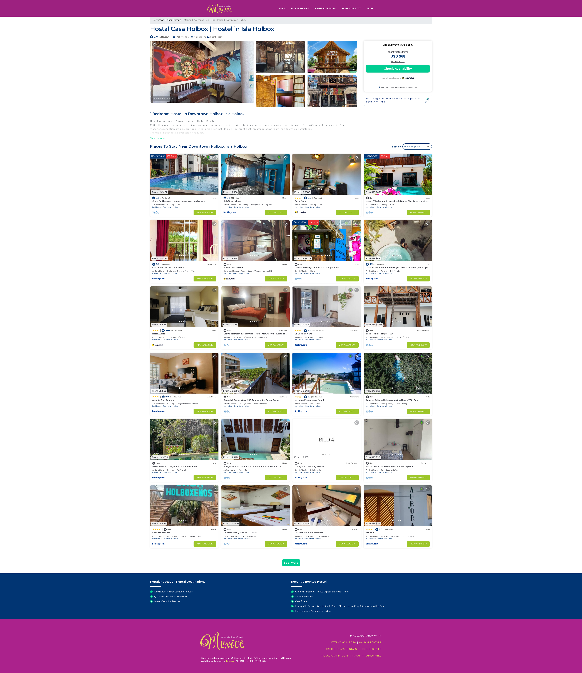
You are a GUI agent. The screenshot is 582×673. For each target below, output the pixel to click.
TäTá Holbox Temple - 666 (380, 333)
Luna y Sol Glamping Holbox (309, 466)
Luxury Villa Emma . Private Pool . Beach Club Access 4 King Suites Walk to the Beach (340, 606)
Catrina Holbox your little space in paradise (317, 267)
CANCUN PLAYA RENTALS (341, 649)
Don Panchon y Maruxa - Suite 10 (240, 532)
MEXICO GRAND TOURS (335, 655)
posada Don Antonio (163, 400)
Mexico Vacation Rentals (167, 601)
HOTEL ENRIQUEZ (371, 649)
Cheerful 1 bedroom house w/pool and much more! (178, 201)
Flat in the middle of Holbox (309, 532)
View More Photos (163, 98)
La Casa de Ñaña (303, 333)
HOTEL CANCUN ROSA (343, 642)
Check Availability (398, 68)
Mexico (187, 20)
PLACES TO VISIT (300, 8)
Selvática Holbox (232, 201)
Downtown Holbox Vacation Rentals (173, 591)
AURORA (370, 532)
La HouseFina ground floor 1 (309, 400)
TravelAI (230, 661)
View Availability (205, 212)
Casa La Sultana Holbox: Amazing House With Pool (392, 400)
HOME (281, 8)
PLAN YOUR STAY (351, 8)
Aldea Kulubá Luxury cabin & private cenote (174, 466)
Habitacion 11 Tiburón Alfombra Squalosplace (389, 466)
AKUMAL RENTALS (370, 642)
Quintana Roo (201, 20)
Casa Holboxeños (161, 532)
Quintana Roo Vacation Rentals (170, 596)
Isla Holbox (217, 20)
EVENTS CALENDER (325, 8)
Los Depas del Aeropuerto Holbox (169, 267)
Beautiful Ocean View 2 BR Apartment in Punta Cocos (251, 400)
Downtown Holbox (236, 20)
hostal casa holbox (233, 267)
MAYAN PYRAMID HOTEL (366, 655)
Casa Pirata (300, 201)
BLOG (370, 8)
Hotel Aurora (158, 333)
